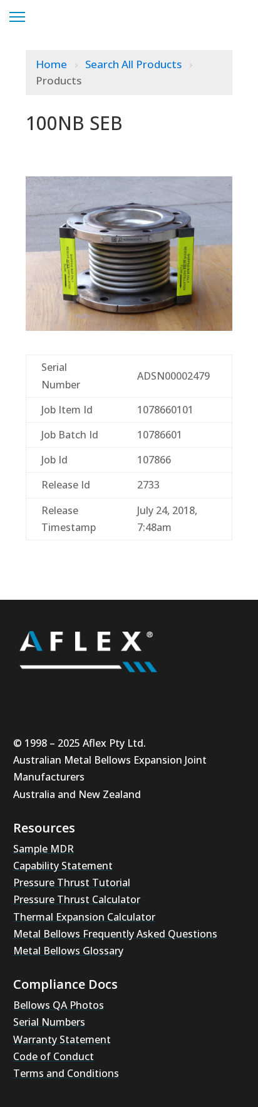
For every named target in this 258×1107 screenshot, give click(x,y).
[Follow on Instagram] (67, 695)
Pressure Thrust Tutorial (71, 882)
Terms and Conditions (66, 1073)
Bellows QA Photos (58, 1005)
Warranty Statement (62, 1039)
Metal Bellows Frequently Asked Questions (115, 934)
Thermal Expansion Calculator (84, 917)
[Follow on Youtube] (29, 695)
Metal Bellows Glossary (68, 951)
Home (53, 64)
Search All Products (134, 64)
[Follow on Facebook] (142, 695)
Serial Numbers (49, 1022)
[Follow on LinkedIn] (104, 695)
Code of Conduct (53, 1056)
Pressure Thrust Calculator (76, 899)
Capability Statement (63, 865)
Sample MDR (43, 849)
